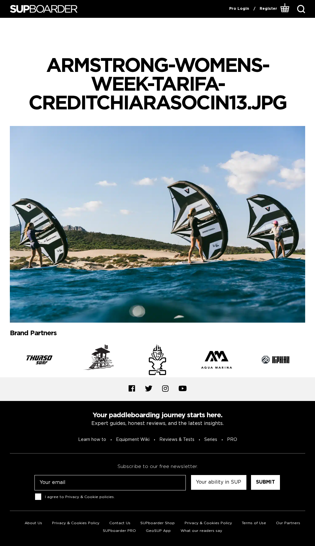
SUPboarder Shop (157, 523)
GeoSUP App (158, 530)
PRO (232, 440)
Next (310, 361)
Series (210, 440)
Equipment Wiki (133, 440)
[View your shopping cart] (285, 9)
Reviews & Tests (176, 440)
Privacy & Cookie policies (89, 497)
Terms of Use (254, 523)
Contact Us (119, 523)
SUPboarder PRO (119, 530)
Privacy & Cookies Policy (75, 523)
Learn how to (92, 440)
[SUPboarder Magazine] (44, 9)
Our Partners (288, 523)
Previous (5, 361)
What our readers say (201, 530)
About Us (33, 523)
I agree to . (80, 497)
